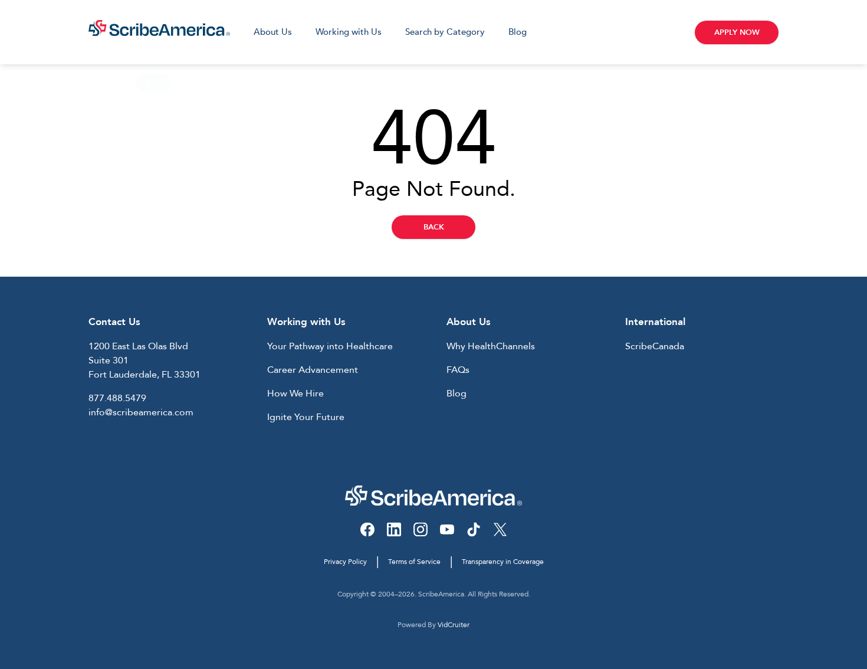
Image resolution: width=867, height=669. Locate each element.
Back (433, 227)
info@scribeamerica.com (140, 412)
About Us (273, 32)
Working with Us (349, 32)
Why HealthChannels (490, 346)
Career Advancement (312, 369)
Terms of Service (414, 561)
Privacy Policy (345, 561)
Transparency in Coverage (503, 561)
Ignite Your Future (305, 417)
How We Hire (295, 393)
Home (101, 83)
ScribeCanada (654, 346)
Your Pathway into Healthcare (330, 346)
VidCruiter (453, 624)
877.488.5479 (117, 398)
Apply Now (737, 32)
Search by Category (445, 32)
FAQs (457, 369)
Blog (517, 32)
